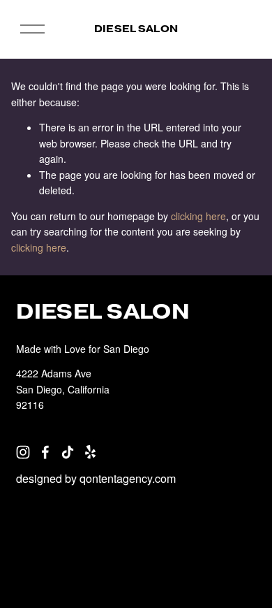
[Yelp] (90, 452)
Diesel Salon (136, 28)
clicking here (198, 216)
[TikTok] (68, 452)
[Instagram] (23, 452)
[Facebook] (45, 452)
